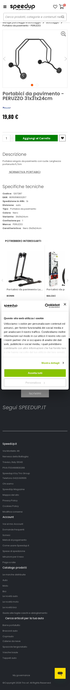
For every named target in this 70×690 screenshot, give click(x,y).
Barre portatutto (11, 625)
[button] (55, 7)
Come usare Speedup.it (16, 545)
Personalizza (33, 382)
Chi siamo (8, 483)
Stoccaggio (52, 22)
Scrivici (6, 535)
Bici (4, 591)
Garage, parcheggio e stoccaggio (22, 22)
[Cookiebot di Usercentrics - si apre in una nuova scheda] (45, 306)
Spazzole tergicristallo (15, 646)
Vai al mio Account (13, 524)
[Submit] (63, 17)
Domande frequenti (13, 529)
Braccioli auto (10, 630)
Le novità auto (10, 596)
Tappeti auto (10, 658)
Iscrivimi (35, 393)
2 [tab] (37, 85)
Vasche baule (10, 652)
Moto (5, 585)
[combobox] (35, 17)
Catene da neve (12, 641)
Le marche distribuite (14, 574)
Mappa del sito (11, 495)
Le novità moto (11, 601)
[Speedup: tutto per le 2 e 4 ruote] (22, 6)
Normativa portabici (24, 172)
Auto (5, 580)
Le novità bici (10, 607)
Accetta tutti (35, 372)
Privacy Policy (10, 500)
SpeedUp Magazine (14, 489)
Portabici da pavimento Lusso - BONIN (25, 289)
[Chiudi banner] (65, 305)
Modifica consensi (13, 511)
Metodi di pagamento (15, 540)
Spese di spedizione (14, 551)
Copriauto (8, 636)
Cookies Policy (11, 506)
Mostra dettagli (50, 362)
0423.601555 (20, 478)
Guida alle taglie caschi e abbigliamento (25, 613)
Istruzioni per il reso (13, 556)
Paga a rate (9, 562)
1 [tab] (32, 85)
